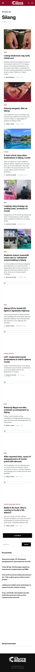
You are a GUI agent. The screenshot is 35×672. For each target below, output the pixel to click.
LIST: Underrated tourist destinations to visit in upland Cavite (17, 359)
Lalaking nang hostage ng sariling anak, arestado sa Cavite (16, 208)
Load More (17, 535)
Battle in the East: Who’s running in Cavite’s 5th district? (15, 510)
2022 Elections (8, 504)
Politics (18, 504)
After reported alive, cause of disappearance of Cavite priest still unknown (17, 459)
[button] (3, 3)
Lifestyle (11, 353)
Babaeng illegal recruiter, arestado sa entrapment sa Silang (16, 409)
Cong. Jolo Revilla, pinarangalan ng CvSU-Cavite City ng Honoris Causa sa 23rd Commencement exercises (15, 595)
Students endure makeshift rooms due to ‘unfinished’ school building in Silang (16, 257)
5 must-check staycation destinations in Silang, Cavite (17, 156)
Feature (6, 151)
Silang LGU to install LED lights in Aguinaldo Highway (16, 309)
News (5, 52)
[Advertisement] (17, 620)
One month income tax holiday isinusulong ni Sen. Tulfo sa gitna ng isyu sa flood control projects (16, 577)
